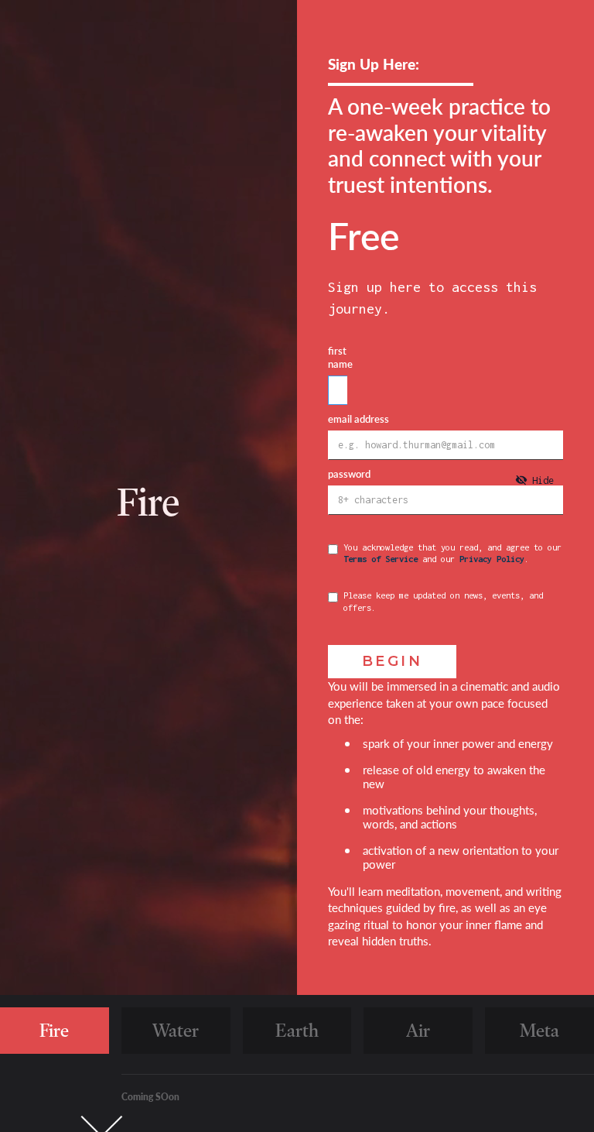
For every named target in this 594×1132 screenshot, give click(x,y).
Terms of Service (380, 559)
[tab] (534, 480)
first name (340, 358)
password (349, 474)
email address (358, 419)
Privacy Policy (491, 559)
